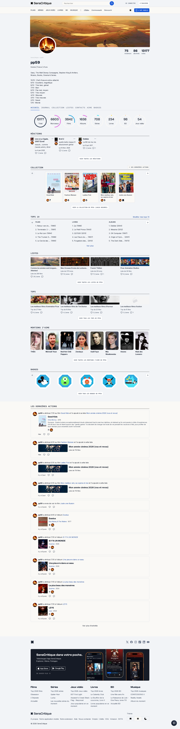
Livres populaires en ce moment (100, 705)
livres (75, 222)
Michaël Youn (51, 352)
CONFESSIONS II (138, 694)
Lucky (53, 698)
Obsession (35, 694)
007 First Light (76, 694)
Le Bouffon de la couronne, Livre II (98, 699)
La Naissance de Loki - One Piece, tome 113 (120, 699)
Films (34, 687)
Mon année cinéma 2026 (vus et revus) (102, 413)
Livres (94, 687)
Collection (58, 108)
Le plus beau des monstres (73, 582)
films (37, 222)
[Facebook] (131, 643)
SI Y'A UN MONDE (70, 537)
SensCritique (35, 57)
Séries (54, 687)
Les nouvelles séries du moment (60, 702)
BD (112, 687)
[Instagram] (135, 643)
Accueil (35, 108)
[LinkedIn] (144, 643)
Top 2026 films (36, 691)
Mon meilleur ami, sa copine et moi (107, 196)
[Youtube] (148, 643)
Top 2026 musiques (138, 691)
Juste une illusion (125, 195)
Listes (70, 108)
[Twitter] (127, 643)
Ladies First (87, 195)
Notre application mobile (49, 719)
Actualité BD (115, 704)
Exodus (66, 515)
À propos (34, 719)
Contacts (80, 108)
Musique (135, 687)
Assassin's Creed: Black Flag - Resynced (80, 699)
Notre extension (66, 719)
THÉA (33, 352)
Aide (75, 719)
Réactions (36, 133)
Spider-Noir (55, 694)
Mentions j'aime (40, 327)
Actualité (34, 701)
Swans (123, 352)
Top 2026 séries (57, 691)
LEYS (65, 604)
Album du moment (138, 701)
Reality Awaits (136, 698)
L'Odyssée (35, 698)
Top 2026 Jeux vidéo (79, 691)
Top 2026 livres (97, 691)
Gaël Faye (95, 352)
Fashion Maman (70, 195)
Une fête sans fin (117, 694)
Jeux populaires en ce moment (79, 705)
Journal (45, 108)
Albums (112, 222)
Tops (33, 291)
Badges (97, 108)
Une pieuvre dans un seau (73, 560)
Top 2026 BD (116, 691)
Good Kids (50, 195)
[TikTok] (140, 643)
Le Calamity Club (97, 694)
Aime (89, 108)
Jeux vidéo (77, 687)
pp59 (41, 57)
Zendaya (79, 352)
